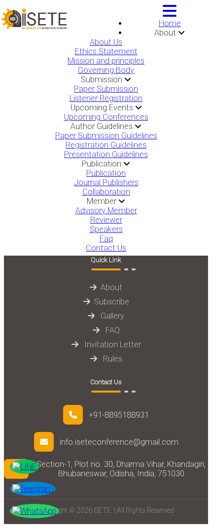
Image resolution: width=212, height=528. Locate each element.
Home (170, 23)
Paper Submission (106, 89)
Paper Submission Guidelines (106, 135)
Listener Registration (106, 98)
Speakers (106, 229)
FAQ (112, 330)
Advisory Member (106, 210)
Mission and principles (106, 61)
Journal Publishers (106, 182)
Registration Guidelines (106, 145)
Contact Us (106, 248)
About (111, 287)
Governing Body (106, 70)
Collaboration (106, 192)
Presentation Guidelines (106, 154)
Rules (111, 358)
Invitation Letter (111, 344)
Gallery (111, 316)
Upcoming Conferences (106, 117)
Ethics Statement (106, 51)
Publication (106, 173)
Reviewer (106, 220)
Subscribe (111, 301)
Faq (106, 238)
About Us (106, 42)
